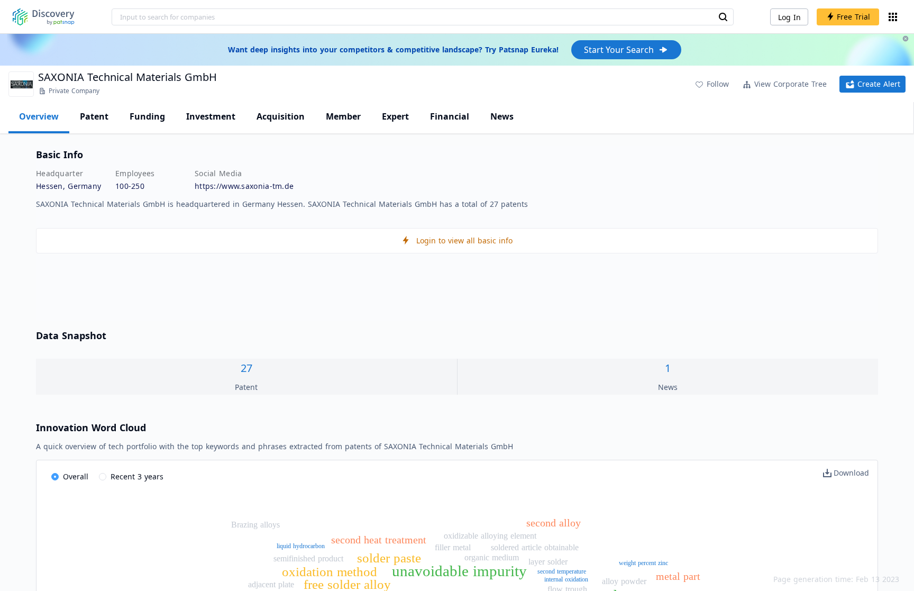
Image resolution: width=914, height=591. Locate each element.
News (502, 116)
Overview (39, 116)
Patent (94, 116)
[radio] (70, 477)
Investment (210, 116)
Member (343, 116)
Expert (395, 116)
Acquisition (281, 116)
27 (246, 368)
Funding (147, 116)
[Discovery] (44, 16)
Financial (449, 116)
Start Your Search (619, 50)
